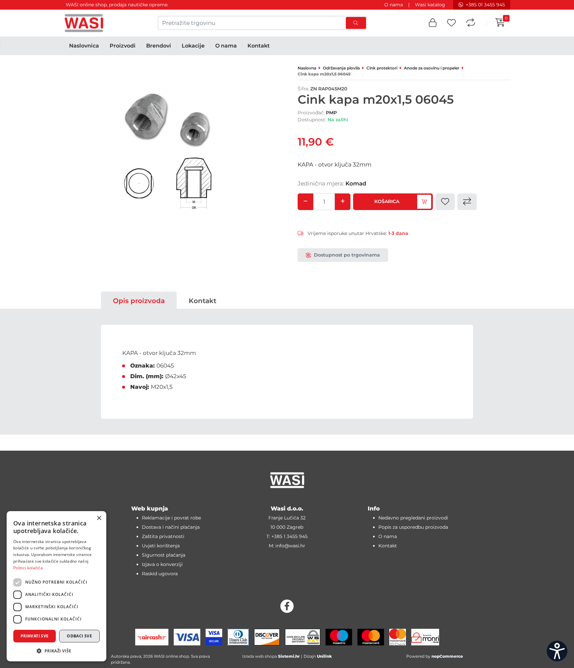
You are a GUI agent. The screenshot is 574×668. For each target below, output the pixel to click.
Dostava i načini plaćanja (171, 527)
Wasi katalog (430, 5)
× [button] (98, 518)
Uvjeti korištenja (161, 546)
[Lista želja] (451, 23)
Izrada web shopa (259, 656)
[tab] (139, 300)
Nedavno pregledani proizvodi (413, 518)
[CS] (557, 651)
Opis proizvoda (139, 301)
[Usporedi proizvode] (470, 23)
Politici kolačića (28, 568)
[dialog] (56, 586)
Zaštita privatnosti (163, 536)
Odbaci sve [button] (79, 636)
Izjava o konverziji (162, 564)
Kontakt (202, 301)
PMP (331, 113)
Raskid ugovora (160, 574)
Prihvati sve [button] (35, 636)
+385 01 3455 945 (485, 5)
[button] (433, 23)
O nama (393, 5)
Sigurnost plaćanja (163, 555)
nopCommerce (447, 656)
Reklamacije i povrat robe (171, 518)
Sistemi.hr (289, 656)
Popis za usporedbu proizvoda (413, 527)
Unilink (324, 656)
